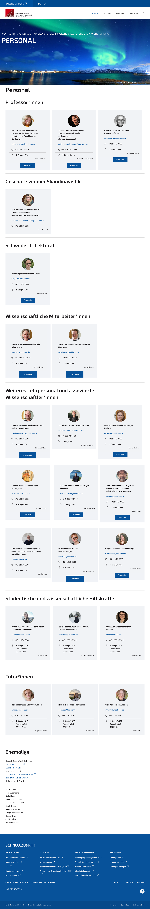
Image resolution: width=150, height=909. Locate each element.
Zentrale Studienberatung (85, 862)
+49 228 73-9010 (22, 149)
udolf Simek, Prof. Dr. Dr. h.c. (18, 778)
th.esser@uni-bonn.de (21, 493)
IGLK (4, 34)
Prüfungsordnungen (118, 867)
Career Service (46, 862)
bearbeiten (141, 882)
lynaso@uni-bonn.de (20, 710)
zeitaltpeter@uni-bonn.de (68, 352)
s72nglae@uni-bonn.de (67, 710)
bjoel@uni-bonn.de (113, 635)
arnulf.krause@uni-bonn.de (115, 138)
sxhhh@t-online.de (19, 559)
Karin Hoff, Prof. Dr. (13, 768)
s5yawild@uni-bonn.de (114, 710)
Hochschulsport (12, 875)
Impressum (113, 905)
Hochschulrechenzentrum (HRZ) (53, 867)
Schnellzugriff (20, 845)
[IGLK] (18, 13)
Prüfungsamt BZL (117, 862)
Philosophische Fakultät (15, 858)
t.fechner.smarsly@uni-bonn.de (24, 433)
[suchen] (143, 15)
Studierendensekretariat (50, 858)
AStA (7, 867)
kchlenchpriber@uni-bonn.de (23, 144)
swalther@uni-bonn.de (67, 556)
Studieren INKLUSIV (83, 866)
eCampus (127, 882)
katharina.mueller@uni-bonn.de (70, 430)
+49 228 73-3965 (115, 144)
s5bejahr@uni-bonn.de (21, 635)
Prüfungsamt (115, 858)
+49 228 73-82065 (69, 358)
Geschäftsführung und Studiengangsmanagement (31, 882)
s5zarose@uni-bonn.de (68, 635)
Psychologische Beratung (85, 875)
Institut (95, 13)
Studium (107, 13)
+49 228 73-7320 (68, 436)
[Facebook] (142, 891)
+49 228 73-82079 (23, 358)
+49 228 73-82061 (23, 284)
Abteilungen (25, 34)
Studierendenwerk (13, 871)
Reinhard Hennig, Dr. (13, 764)
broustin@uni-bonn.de (21, 352)
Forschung (133, 13)
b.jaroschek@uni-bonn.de (115, 554)
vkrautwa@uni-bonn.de (113, 433)
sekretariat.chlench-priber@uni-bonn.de (28, 220)
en (45, 3)
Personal (120, 13)
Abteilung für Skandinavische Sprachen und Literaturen (65, 34)
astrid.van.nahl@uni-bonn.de (71, 493)
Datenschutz (125, 905)
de (39, 3)
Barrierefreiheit (137, 905)
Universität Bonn (14, 3)
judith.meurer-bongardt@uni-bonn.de (73, 144)
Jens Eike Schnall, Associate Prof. (19, 774)
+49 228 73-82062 (69, 149)
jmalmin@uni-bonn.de (115, 496)
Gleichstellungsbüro (83, 871)
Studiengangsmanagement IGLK (88, 858)
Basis (116, 882)
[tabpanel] (75, 52)
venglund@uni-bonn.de (21, 279)
